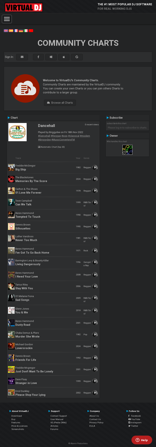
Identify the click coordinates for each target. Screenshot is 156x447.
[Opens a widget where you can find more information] (141, 440)
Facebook (135, 416)
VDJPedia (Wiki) (58, 422)
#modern (85, 135)
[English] (6, 30)
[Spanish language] (11, 30)
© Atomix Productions (78, 443)
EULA (92, 426)
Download (16, 416)
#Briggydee (44, 139)
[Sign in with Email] (22, 57)
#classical (73, 135)
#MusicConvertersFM (63, 139)
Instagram (136, 422)
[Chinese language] (31, 30)
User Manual (56, 419)
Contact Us (95, 419)
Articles (54, 426)
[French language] (16, 30)
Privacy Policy (96, 422)
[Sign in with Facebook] (38, 57)
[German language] (21, 30)
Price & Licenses (19, 426)
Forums (54, 429)
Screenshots (17, 429)
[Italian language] (26, 30)
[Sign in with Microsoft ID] (51, 57)
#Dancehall (44, 135)
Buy (13, 419)
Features (15, 422)
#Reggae (56, 135)
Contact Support (58, 416)
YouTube (135, 419)
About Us (94, 416)
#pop (64, 135)
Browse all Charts (61, 102)
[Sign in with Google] (77, 57)
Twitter (134, 426)
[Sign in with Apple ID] (63, 57)
